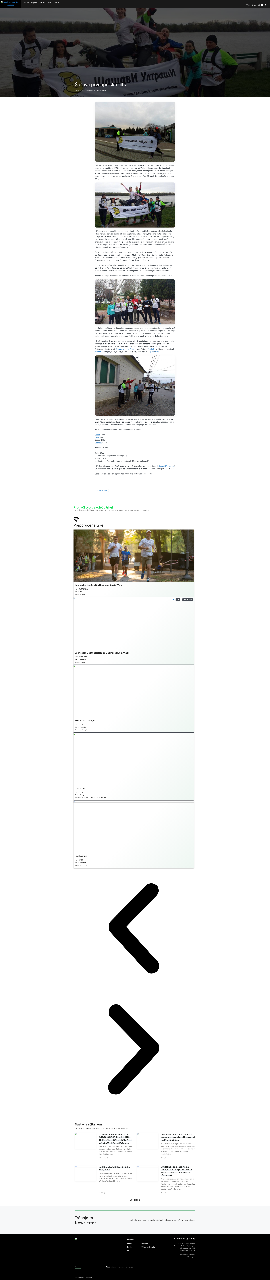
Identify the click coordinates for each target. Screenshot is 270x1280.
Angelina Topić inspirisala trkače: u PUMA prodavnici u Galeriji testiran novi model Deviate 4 (176, 1171)
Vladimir (151, 349)
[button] (134, 928)
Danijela (98, 443)
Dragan (119, 349)
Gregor (132, 349)
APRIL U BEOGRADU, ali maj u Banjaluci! (114, 1168)
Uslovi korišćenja (148, 1247)
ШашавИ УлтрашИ (166, 466)
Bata (97, 437)
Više (55, 3)
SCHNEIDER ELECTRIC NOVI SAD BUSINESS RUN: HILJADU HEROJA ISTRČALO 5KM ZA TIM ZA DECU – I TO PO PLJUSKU (115, 1138)
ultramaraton (102, 490)
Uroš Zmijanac (103, 1193)
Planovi (42, 3)
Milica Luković (103, 1158)
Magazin (34, 3)
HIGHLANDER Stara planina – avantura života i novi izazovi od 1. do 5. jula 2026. (178, 1137)
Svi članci (135, 1199)
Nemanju (99, 352)
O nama (144, 1243)
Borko (97, 435)
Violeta (126, 349)
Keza (157, 352)
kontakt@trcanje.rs (188, 1257)
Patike (49, 3)
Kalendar (26, 3)
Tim (142, 1239)
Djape (151, 352)
